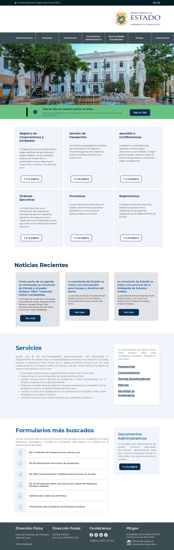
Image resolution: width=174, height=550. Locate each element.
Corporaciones (129, 372)
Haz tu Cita (139, 112)
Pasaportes (126, 366)
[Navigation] (134, 19)
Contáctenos (162, 38)
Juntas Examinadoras (134, 378)
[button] (41, 2)
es (159, 3)
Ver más (30, 318)
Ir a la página (31, 179)
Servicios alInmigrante (126, 393)
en (154, 3)
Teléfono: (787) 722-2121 (102, 541)
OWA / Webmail (24, 544)
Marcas (123, 385)
